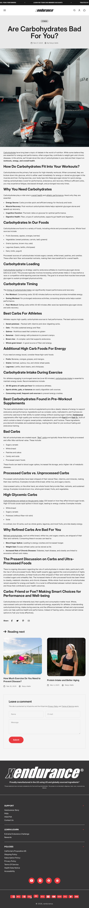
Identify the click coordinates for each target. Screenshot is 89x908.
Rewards (8, 837)
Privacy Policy (53, 706)
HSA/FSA (8, 817)
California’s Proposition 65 (15, 851)
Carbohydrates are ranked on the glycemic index (23, 501)
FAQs (6, 813)
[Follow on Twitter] (57, 881)
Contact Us (9, 820)
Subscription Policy (12, 858)
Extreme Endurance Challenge (16, 834)
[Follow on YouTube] (32, 881)
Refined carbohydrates (12, 536)
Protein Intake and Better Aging (63, 680)
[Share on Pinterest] (23, 621)
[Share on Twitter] (17, 621)
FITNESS (44, 21)
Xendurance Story (11, 810)
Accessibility (9, 871)
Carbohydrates (9, 152)
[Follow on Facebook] (49, 881)
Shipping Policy (10, 854)
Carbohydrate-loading (12, 270)
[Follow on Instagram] (40, 881)
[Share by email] (29, 621)
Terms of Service (68, 706)
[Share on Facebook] (12, 621)
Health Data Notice (12, 868)
